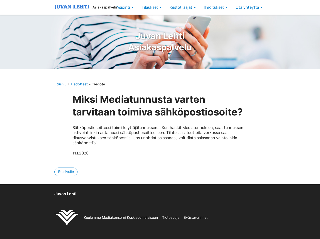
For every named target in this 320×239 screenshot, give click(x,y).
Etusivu (60, 84)
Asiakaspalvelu (160, 42)
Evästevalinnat (196, 217)
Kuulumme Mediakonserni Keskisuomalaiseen (121, 217)
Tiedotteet (79, 84)
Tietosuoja (170, 217)
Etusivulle (66, 172)
